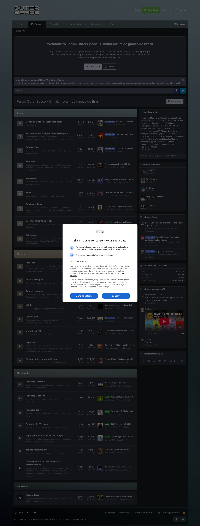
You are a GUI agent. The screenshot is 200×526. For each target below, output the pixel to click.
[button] (100, 261)
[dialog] (100, 263)
